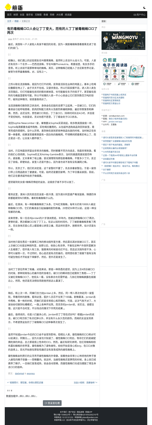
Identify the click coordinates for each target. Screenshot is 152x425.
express (31, 373)
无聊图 (38, 14)
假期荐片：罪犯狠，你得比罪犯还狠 (26, 382)
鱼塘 (45, 14)
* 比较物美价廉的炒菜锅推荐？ (115, 148)
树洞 (16, 14)
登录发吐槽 (53, 403)
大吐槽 (59, 14)
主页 (9, 21)
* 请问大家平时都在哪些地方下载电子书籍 (120, 162)
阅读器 (68, 14)
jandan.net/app (115, 121)
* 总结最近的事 (108, 159)
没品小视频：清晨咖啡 (84, 382)
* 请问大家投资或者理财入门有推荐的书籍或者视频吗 (124, 137)
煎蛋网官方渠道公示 (111, 103)
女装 (22, 14)
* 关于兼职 (106, 169)
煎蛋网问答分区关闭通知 (113, 97)
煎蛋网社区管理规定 (111, 100)
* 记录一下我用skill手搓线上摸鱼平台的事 (119, 155)
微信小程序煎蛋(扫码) (118, 118)
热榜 (52, 14)
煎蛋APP (88, 412)
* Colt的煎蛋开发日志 (111, 151)
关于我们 (63, 412)
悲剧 (16, 21)
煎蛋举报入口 (59, 420)
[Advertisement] (123, 202)
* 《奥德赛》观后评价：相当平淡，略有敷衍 (121, 166)
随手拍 (29, 14)
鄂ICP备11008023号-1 (63, 414)
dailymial (19, 373)
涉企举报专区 (92, 420)
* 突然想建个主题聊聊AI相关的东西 (117, 141)
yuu (10, 39)
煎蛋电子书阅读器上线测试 (114, 94)
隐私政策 (80, 412)
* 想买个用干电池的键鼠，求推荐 (116, 144)
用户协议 (72, 412)
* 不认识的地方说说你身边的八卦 (116, 173)
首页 (9, 14)
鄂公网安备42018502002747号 (85, 414)
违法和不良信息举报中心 (76, 420)
